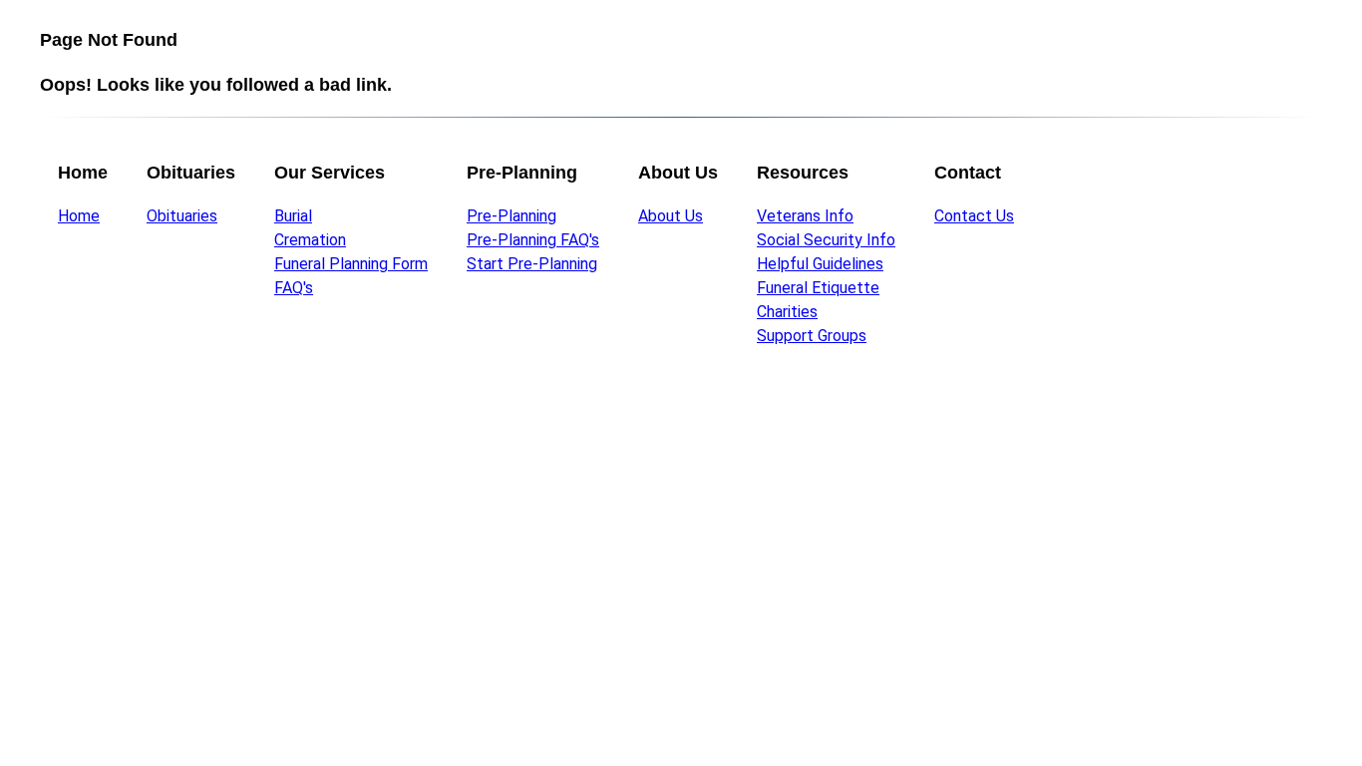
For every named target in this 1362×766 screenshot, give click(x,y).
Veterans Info (805, 215)
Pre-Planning (511, 215)
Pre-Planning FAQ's (533, 239)
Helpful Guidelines (820, 263)
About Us (670, 215)
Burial (293, 215)
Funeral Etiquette (818, 287)
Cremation (310, 239)
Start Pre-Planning (532, 263)
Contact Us (974, 215)
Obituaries (182, 215)
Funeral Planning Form (351, 263)
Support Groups (811, 335)
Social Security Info (826, 239)
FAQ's (293, 287)
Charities (787, 311)
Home (79, 215)
